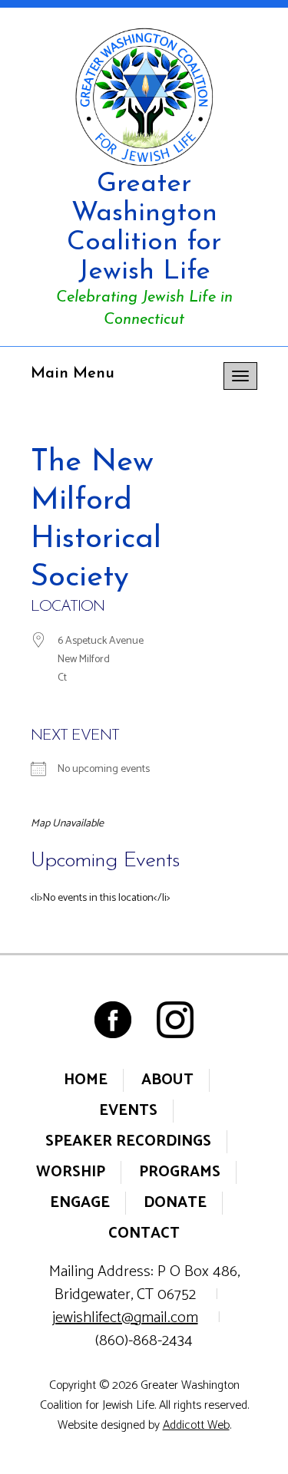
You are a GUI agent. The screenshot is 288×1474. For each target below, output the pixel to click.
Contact (144, 1233)
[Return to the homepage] (144, 96)
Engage (80, 1202)
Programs (179, 1172)
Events (128, 1110)
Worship (70, 1172)
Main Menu (72, 373)
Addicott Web (196, 1425)
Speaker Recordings (128, 1141)
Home (86, 1080)
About (167, 1080)
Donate (175, 1202)
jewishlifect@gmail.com (125, 1318)
